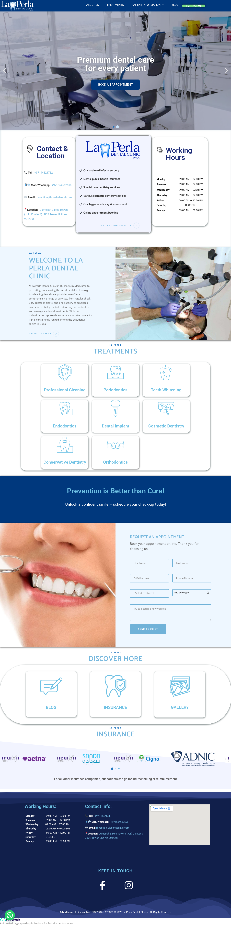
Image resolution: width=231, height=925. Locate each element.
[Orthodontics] (115, 444)
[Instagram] (128, 885)
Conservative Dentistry (64, 462)
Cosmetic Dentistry (166, 426)
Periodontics (115, 389)
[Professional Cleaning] (64, 372)
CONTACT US (193, 6)
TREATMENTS (115, 5)
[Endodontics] (64, 408)
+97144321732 (43, 172)
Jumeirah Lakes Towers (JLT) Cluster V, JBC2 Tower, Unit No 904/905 (46, 214)
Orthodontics (115, 462)
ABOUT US (92, 5)
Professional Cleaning (65, 389)
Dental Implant (115, 426)
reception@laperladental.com (54, 197)
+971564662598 (62, 185)
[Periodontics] (115, 372)
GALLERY (180, 707)
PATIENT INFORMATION (146, 5)
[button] (148, 5)
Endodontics (64, 426)
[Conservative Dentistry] (64, 444)
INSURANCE (115, 707)
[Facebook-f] (102, 885)
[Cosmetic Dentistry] (166, 408)
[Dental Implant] (115, 408)
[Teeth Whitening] (166, 372)
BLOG (174, 5)
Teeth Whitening (166, 389)
